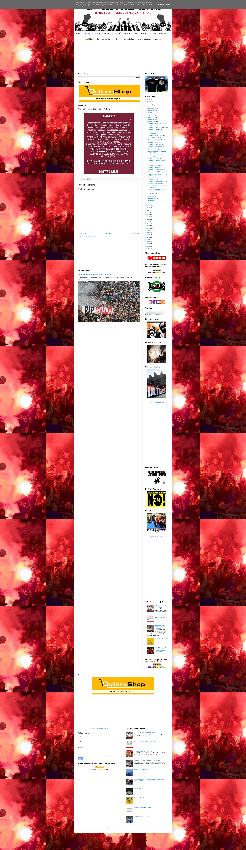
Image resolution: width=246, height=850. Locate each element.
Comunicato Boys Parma (161, 638)
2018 (148, 208)
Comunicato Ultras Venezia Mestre (157, 135)
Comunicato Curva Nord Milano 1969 (158, 127)
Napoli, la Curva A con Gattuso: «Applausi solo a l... (156, 132)
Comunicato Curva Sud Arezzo (156, 129)
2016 (148, 212)
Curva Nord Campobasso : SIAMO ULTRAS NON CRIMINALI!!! (157, 190)
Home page (109, 233)
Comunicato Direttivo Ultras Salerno (157, 167)
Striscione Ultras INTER (154, 172)
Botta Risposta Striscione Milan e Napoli (161, 606)
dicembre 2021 (152, 106)
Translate (158, 314)
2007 (148, 232)
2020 (148, 203)
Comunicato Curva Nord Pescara (142, 807)
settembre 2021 (152, 112)
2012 (148, 221)
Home (78, 33)
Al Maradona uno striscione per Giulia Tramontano (94, 274)
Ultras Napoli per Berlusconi (141, 769)
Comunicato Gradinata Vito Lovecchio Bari (160, 616)
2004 (148, 239)
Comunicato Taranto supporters (156, 169)
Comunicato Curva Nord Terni (156, 183)
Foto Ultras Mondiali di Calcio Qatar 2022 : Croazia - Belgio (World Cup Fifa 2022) (161, 649)
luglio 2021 (151, 117)
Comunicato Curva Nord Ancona (156, 146)
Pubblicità (117, 33)
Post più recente (82, 233)
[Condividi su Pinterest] (90, 179)
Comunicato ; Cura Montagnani (156, 142)
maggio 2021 (152, 121)
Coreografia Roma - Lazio (155, 158)
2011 (148, 223)
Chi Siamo (87, 33)
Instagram (162, 33)
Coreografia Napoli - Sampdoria (142, 816)
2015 (148, 214)
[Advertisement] (123, 56)
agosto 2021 (151, 115)
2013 (148, 219)
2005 (148, 237)
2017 (148, 210)
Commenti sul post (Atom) (89, 236)
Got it (168, 4)
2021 (148, 104)
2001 (148, 246)
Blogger (148, 828)
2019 (148, 205)
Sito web (127, 33)
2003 (148, 241)
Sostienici (97, 33)
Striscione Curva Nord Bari (155, 165)
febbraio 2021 (152, 198)
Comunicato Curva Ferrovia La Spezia (158, 181)
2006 (148, 235)
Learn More (160, 4)
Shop (135, 33)
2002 (148, 244)
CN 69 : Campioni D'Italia (154, 137)
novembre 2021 (152, 108)
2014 (148, 217)
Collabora (107, 33)
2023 (148, 99)
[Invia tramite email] (82, 179)
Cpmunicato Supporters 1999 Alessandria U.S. (156, 178)
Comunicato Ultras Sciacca (141, 788)
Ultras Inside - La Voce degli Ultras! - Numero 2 (146, 751)
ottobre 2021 (151, 110)
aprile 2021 (151, 194)
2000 (148, 248)
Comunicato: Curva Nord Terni (156, 144)
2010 (148, 226)
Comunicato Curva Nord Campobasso (158, 163)
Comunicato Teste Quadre (155, 149)
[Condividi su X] (86, 179)
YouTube (143, 33)
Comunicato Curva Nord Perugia (156, 140)
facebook (153, 33)
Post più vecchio (134, 233)
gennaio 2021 (152, 200)
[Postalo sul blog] (84, 179)
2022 (148, 101)
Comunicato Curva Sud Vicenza (156, 160)
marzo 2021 (151, 196)
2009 (148, 228)
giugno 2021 (151, 119)
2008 (148, 230)
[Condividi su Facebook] (88, 179)
